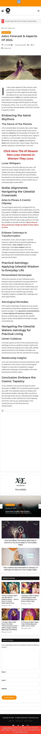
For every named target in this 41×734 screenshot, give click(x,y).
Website (4, 688)
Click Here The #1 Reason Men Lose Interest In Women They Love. (20, 154)
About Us (11, 721)
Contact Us (19, 721)
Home (5, 28)
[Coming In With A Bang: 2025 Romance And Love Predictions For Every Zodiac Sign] (30, 588)
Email (4, 680)
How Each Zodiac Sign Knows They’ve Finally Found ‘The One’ (18, 511)
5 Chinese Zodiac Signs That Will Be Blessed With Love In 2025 (30, 624)
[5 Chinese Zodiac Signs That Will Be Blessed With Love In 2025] (30, 614)
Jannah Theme (7, 728)
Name (4, 672)
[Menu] (2, 11)
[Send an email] (11, 45)
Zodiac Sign (11, 28)
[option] (20, 506)
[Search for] (39, 11)
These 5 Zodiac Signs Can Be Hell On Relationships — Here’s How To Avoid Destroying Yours (10, 599)
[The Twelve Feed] (8, 11)
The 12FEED (7, 45)
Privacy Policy (28, 721)
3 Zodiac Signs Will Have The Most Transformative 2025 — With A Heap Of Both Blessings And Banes (10, 626)
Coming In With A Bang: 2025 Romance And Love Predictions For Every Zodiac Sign (30, 598)
